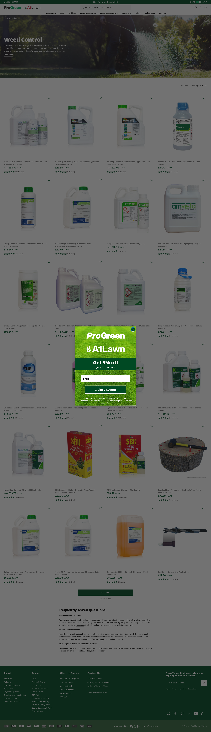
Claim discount (105, 390)
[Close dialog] (133, 329)
